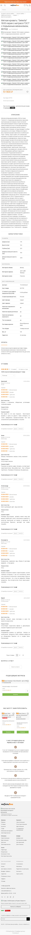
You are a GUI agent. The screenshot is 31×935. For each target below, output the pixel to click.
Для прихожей (20, 842)
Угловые (3, 824)
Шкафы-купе (19, 838)
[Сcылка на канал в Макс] (8, 897)
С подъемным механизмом (20, 829)
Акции (2, 866)
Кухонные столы (5, 854)
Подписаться (28, 919)
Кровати (18, 820)
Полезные (4, 375)
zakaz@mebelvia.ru (6, 890)
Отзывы (3, 881)
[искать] (28, 10)
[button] (27, 691)
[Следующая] (22, 655)
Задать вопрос (15, 667)
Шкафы (18, 836)
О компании (19, 864)
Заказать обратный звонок (8, 888)
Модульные (4, 852)
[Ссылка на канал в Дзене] (10, 897)
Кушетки (3, 826)
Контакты (18, 871)
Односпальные (20, 822)
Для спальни (19, 844)
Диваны (3, 820)
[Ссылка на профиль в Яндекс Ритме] (13, 897)
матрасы (7, 108)
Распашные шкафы (21, 840)
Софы (2, 828)
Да (15, 429)
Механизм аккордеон (7, 830)
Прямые (3, 822)
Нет (21, 429)
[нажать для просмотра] (15, 38)
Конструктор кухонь (6, 856)
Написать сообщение (15, 906)
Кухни (2, 847)
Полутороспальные (21, 824)
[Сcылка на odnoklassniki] (5, 897)
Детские (3, 842)
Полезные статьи (5, 876)
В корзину (15, 694)
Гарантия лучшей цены (22, 869)
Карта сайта (19, 874)
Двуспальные (20, 826)
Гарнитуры (4, 849)
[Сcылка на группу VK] (2, 897)
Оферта (3, 878)
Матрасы (3, 836)
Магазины (19, 866)
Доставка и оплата (6, 869)
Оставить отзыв (23, 369)
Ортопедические (5, 833)
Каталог (3, 864)
